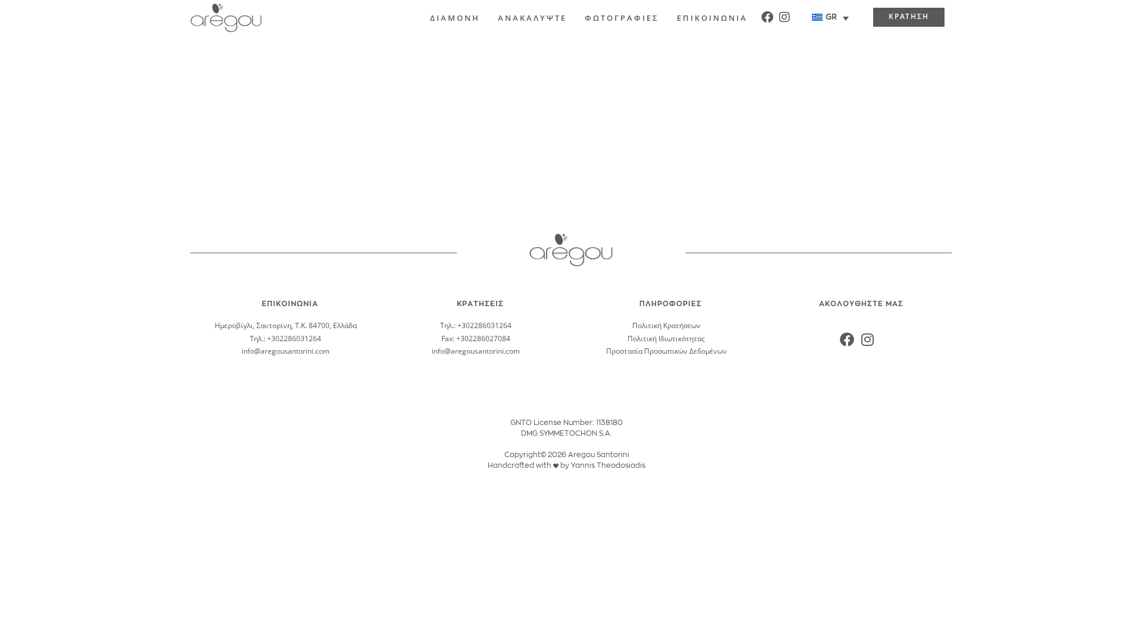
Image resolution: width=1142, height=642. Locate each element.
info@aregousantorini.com (285, 351)
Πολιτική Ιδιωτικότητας (666, 338)
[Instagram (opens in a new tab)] (784, 16)
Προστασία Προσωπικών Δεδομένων (666, 351)
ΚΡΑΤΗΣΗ (909, 16)
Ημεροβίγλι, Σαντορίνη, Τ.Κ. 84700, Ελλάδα (286, 325)
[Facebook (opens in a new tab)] (767, 16)
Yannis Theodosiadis (608, 465)
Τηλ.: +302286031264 (476, 325)
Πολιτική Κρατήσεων (666, 325)
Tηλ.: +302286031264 (285, 338)
